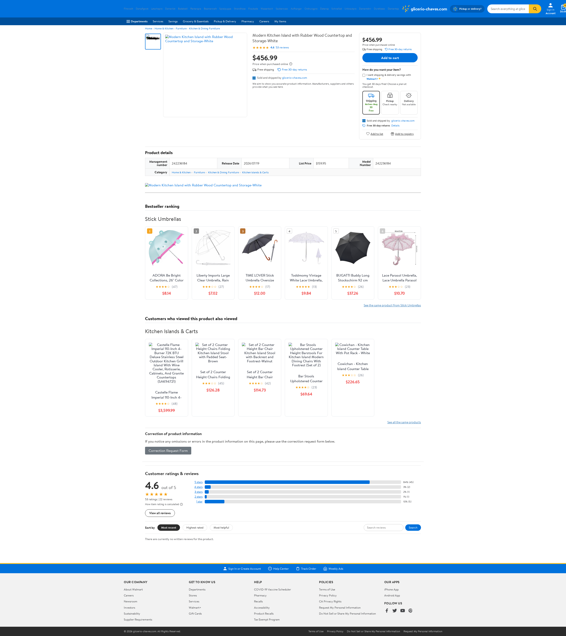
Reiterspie (195, 8)
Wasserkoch (267, 8)
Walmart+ (195, 607)
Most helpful (221, 527)
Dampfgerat (142, 8)
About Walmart (133, 589)
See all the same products (404, 422)
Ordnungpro (310, 8)
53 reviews (282, 47)
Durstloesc (379, 8)
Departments (139, 21)
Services (158, 21)
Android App (392, 595)
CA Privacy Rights (330, 601)
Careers (264, 21)
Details (395, 125)
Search (413, 527)
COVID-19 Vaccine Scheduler (272, 589)
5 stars (199, 482)
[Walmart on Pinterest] (410, 611)
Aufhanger (296, 8)
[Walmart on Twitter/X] (394, 611)
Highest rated (194, 527)
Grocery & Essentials (195, 21)
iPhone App (391, 589)
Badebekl (183, 8)
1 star (199, 501)
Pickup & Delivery (225, 21)
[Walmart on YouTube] (402, 611)
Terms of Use (327, 589)
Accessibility (262, 607)
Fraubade (253, 8)
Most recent (168, 527)
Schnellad (336, 8)
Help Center (281, 569)
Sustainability (132, 613)
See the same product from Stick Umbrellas (392, 305)
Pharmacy (247, 21)
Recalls (258, 601)
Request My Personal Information (340, 607)
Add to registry (404, 134)
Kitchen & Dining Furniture (204, 28)
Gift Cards (195, 613)
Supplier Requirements (138, 619)
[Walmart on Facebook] (386, 611)
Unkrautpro (350, 8)
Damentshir (365, 8)
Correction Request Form (168, 450)
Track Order (308, 569)
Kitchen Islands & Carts (255, 172)
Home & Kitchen (164, 28)
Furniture (181, 28)
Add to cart (390, 57)
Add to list (377, 134)
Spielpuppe (225, 8)
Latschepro (157, 8)
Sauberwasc (282, 8)
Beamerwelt (210, 8)
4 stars (198, 487)
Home (148, 28)
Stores (193, 595)
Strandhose (240, 8)
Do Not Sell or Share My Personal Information (347, 613)
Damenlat (170, 8)
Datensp (324, 8)
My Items (280, 21)
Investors (129, 607)
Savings (173, 21)
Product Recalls (263, 613)
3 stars (199, 491)
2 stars (199, 496)
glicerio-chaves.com (294, 78)
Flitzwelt (128, 8)
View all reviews (160, 513)
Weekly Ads (336, 569)
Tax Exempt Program (267, 619)
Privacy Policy (328, 595)
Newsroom (130, 601)
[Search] (535, 8)
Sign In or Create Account (244, 569)
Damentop (393, 8)
